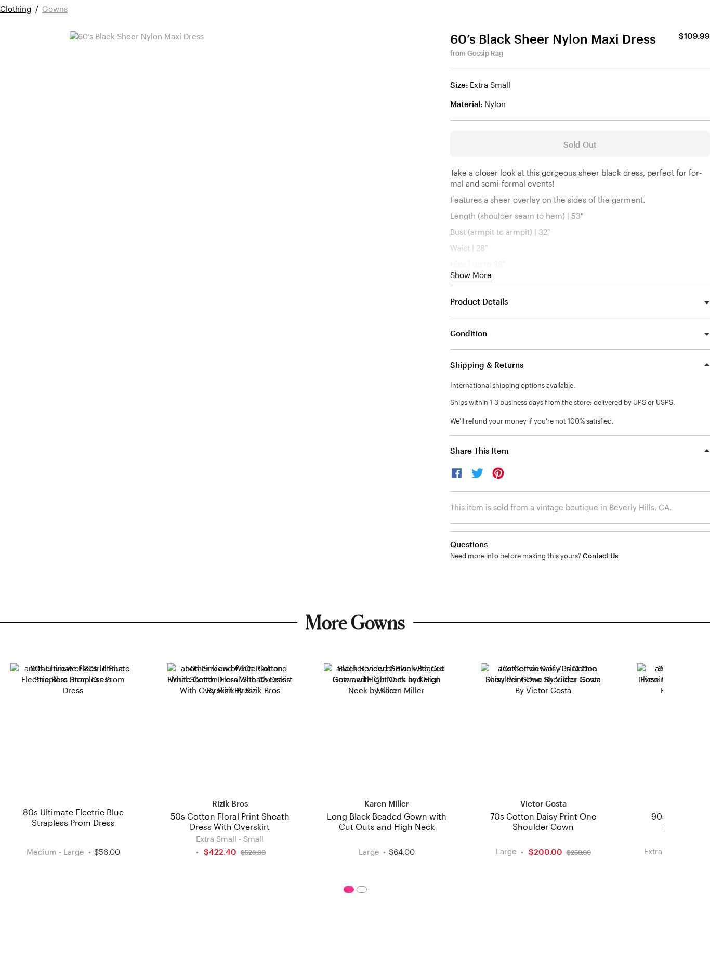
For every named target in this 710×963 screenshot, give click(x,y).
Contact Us (600, 555)
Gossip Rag (485, 53)
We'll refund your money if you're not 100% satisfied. (532, 421)
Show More (471, 275)
